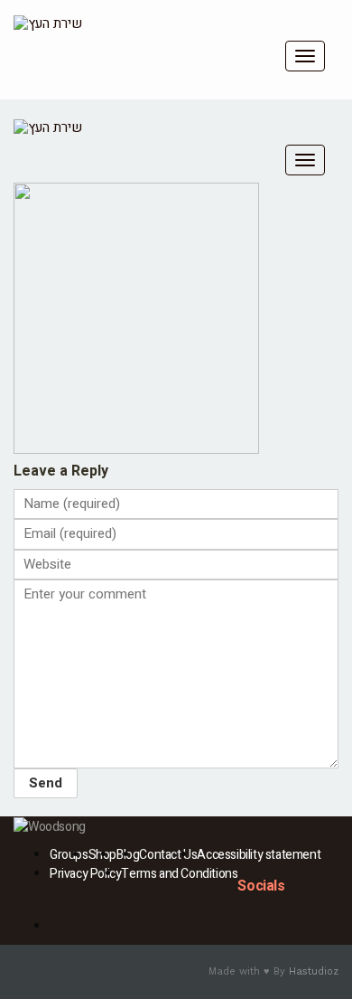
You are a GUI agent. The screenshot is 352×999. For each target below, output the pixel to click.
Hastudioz (313, 971)
